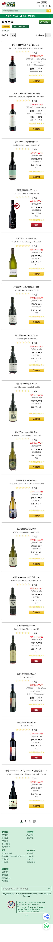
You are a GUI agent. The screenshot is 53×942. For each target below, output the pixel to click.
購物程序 (5, 835)
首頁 (9, 16)
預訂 (36, 225)
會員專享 (29, 853)
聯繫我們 (5, 875)
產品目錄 (44, 22)
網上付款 (29, 835)
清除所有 (6, 26)
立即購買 (36, 81)
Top (26, 915)
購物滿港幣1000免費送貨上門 (13, 856)
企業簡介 (5, 872)
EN (40, 6)
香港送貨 (5, 859)
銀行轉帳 (29, 838)
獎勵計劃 (5, 841)
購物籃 (32, 16)
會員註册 (5, 838)
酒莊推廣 (29, 859)
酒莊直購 (29, 856)
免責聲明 (5, 881)
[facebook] (50, 6)
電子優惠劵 (6, 844)
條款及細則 (6, 878)
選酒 (16, 16)
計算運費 (5, 862)
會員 (24, 16)
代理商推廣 (30, 862)
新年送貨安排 (7, 853)
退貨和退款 (6, 847)
